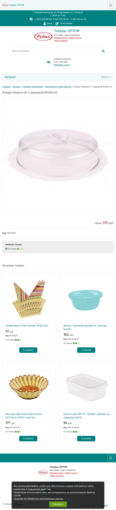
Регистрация (66, 23)
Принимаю (58, 504)
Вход (49, 23)
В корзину (28, 350)
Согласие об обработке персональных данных (38, 498)
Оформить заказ (61, 65)
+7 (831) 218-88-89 (43, 19)
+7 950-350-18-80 (61, 19)
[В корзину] (48, 62)
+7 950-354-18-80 (78, 19)
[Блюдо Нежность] (58, 155)
